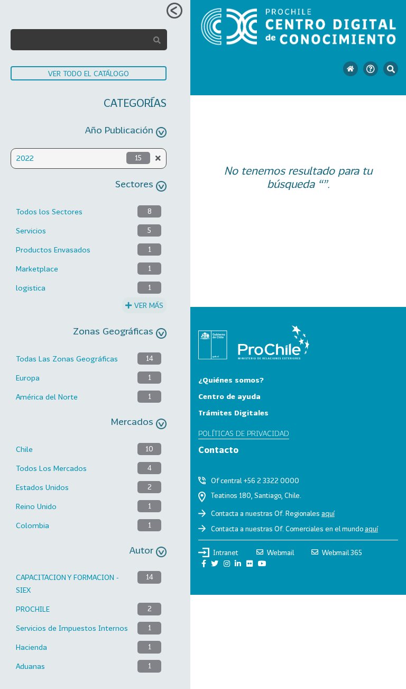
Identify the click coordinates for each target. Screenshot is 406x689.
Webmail (280, 552)
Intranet (225, 552)
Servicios (31, 230)
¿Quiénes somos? (231, 379)
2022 (25, 157)
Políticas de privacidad (243, 433)
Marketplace (37, 268)
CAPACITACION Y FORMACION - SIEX (67, 583)
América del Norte (47, 396)
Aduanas (30, 665)
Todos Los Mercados (51, 468)
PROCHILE (33, 608)
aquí (328, 513)
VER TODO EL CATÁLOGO (88, 73)
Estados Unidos (42, 487)
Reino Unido (36, 506)
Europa (28, 377)
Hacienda (31, 646)
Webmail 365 (342, 552)
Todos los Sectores (49, 211)
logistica (30, 287)
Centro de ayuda (229, 396)
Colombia (32, 525)
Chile (24, 449)
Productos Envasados (53, 249)
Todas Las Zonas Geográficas (67, 358)
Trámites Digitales (233, 412)
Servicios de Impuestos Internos (72, 627)
